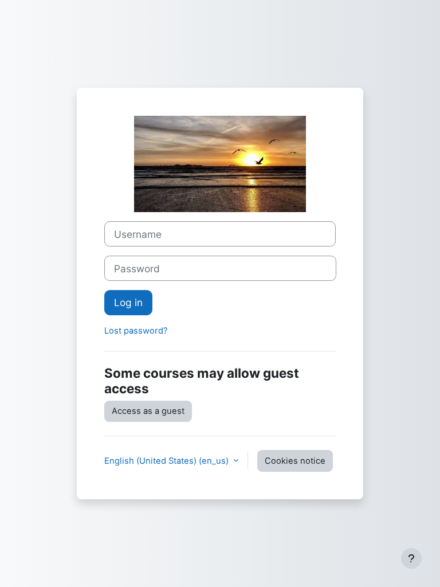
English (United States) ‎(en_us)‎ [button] (167, 461)
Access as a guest (148, 411)
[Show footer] (411, 558)
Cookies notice (295, 461)
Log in (128, 302)
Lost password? (136, 331)
